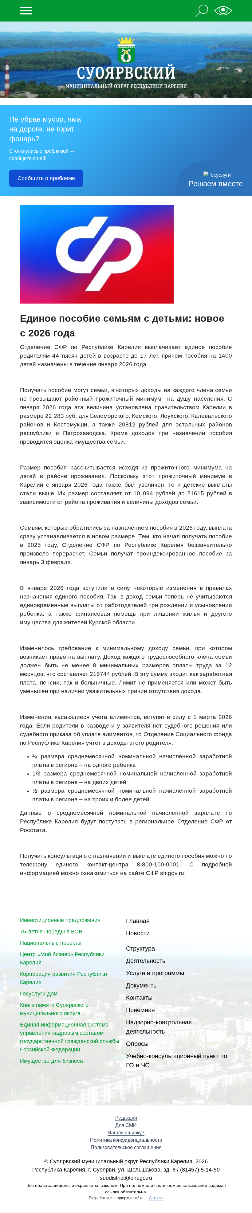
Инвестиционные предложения (60, 920)
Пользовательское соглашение (126, 1147)
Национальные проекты (50, 943)
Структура (140, 948)
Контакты (139, 997)
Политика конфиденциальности (126, 1140)
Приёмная (140, 1010)
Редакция (126, 1118)
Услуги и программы (155, 973)
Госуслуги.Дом (38, 994)
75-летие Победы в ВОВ (51, 931)
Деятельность (145, 960)
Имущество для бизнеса (51, 1061)
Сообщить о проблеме (46, 178)
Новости (138, 933)
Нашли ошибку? (126, 1132)
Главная (138, 920)
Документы (142, 985)
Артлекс (156, 1198)
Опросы (137, 1043)
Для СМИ (126, 1125)
